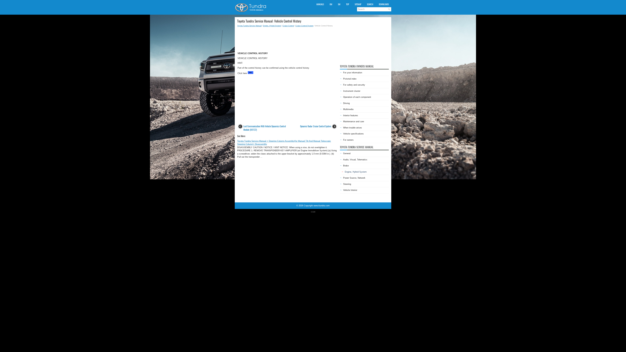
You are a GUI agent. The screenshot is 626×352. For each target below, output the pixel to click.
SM (339, 4)
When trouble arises (352, 127)
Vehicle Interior (350, 190)
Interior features (350, 115)
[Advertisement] (287, 38)
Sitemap (358, 4)
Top (347, 4)
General (346, 153)
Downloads (384, 4)
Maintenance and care (353, 121)
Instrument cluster (351, 91)
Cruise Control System (304, 26)
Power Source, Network (354, 178)
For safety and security (354, 85)
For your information (352, 72)
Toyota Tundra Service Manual (249, 26)
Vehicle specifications (353, 133)
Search (370, 4)
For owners (348, 140)
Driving (346, 103)
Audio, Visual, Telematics (355, 159)
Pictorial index (350, 79)
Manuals (320, 4)
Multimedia (348, 109)
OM (331, 4)
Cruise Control (288, 26)
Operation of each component (357, 97)
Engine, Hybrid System (272, 26)
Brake (346, 165)
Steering (347, 184)
